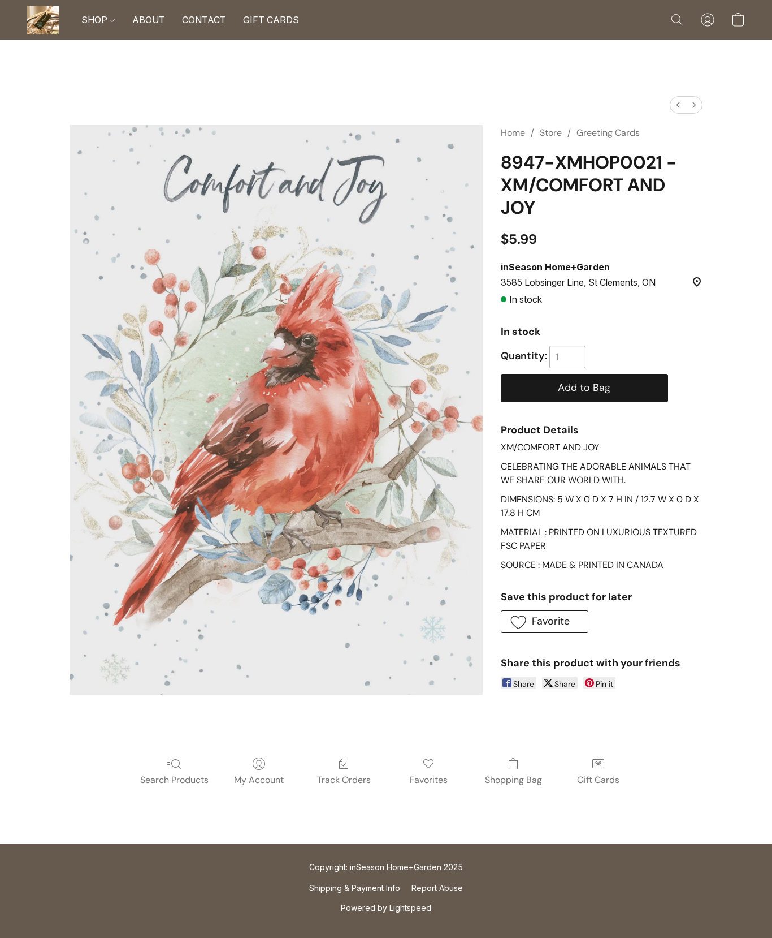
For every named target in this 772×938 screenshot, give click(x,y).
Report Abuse (437, 888)
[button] (43, 20)
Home (513, 133)
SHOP (95, 19)
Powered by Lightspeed (386, 908)
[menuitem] (678, 105)
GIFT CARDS (271, 19)
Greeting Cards (608, 133)
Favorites (429, 780)
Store (551, 133)
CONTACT (204, 19)
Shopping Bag (513, 780)
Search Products (174, 780)
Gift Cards (598, 780)
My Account (259, 780)
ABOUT (148, 19)
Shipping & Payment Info (354, 888)
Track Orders (344, 780)
